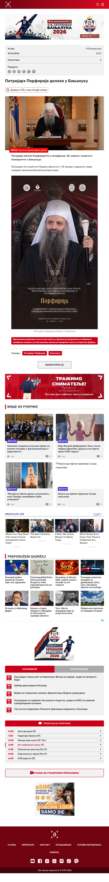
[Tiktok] (69, 861)
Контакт (45, 845)
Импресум (28, 845)
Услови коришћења (89, 845)
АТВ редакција (93, 48)
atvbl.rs (91, 342)
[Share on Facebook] (14, 71)
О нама (12, 845)
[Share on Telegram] (19, 71)
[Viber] (76, 861)
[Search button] (97, 4)
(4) (54, 364)
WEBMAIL (54, 852)
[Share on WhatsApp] (29, 71)
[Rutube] (62, 861)
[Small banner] (54, 643)
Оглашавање (63, 845)
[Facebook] (40, 861)
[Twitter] (54, 861)
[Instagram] (47, 861)
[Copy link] (9, 71)
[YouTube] (33, 861)
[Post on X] (24, 71)
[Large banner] (54, 27)
